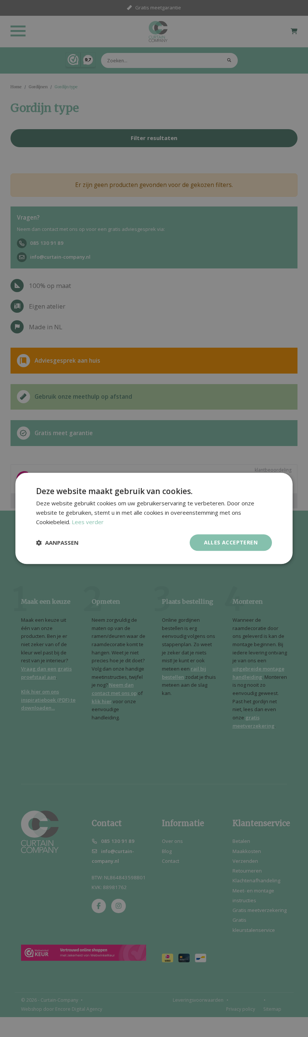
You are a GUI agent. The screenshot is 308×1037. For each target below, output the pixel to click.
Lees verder (88, 522)
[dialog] (154, 518)
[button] (57, 542)
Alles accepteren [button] (231, 542)
